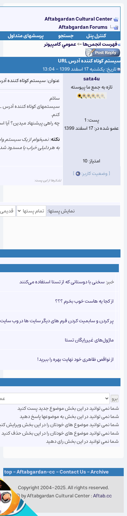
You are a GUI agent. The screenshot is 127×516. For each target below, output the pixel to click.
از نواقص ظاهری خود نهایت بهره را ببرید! (75, 359)
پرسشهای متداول (26, 35)
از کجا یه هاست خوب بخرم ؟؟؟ (84, 301)
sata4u (91, 79)
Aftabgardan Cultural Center (79, 19)
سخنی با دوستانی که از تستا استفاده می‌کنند (62, 281)
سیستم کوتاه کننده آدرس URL (89, 61)
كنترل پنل (96, 35)
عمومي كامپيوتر (60, 44)
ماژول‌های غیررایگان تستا (89, 340)
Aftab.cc (102, 495)
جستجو (66, 35)
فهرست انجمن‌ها (100, 44)
